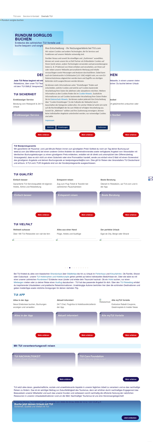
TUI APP (19, 294)
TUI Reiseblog (126, 282)
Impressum (49, 120)
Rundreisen (42, 279)
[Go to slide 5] (74, 267)
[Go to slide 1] (65, 267)
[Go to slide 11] (87, 267)
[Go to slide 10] (85, 267)
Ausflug (59, 282)
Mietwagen (19, 282)
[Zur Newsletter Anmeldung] (150, 179)
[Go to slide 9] (83, 267)
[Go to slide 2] (67, 267)
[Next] (139, 253)
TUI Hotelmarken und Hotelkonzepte (53, 276)
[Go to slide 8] (81, 267)
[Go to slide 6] (76, 267)
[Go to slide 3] (69, 267)
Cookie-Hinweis (85, 94)
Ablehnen (50, 127)
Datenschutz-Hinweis (59, 99)
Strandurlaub (56, 273)
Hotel (110, 279)
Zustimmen (102, 127)
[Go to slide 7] (78, 267)
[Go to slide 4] (72, 267)
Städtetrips (72, 273)
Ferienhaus (101, 273)
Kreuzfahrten (116, 273)
